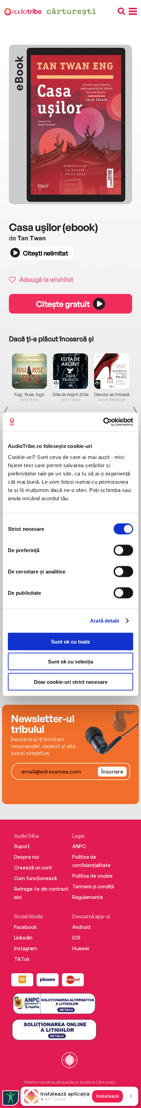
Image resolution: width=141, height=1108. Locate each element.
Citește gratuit (62, 304)
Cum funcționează (35, 878)
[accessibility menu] (10, 1098)
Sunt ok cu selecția (70, 662)
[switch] (123, 550)
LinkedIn (23, 938)
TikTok (21, 959)
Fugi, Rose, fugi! (29, 394)
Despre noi (26, 857)
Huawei (80, 948)
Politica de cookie (92, 876)
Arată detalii (104, 621)
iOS (76, 938)
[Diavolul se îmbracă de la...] (111, 370)
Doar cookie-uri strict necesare (70, 681)
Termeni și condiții (93, 886)
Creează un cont (33, 867)
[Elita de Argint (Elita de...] (70, 370)
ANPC (79, 846)
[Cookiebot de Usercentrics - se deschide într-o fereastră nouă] (103, 421)
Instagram (25, 948)
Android (81, 927)
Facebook (25, 927)
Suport (22, 846)
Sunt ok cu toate (70, 641)
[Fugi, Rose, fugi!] (29, 370)
